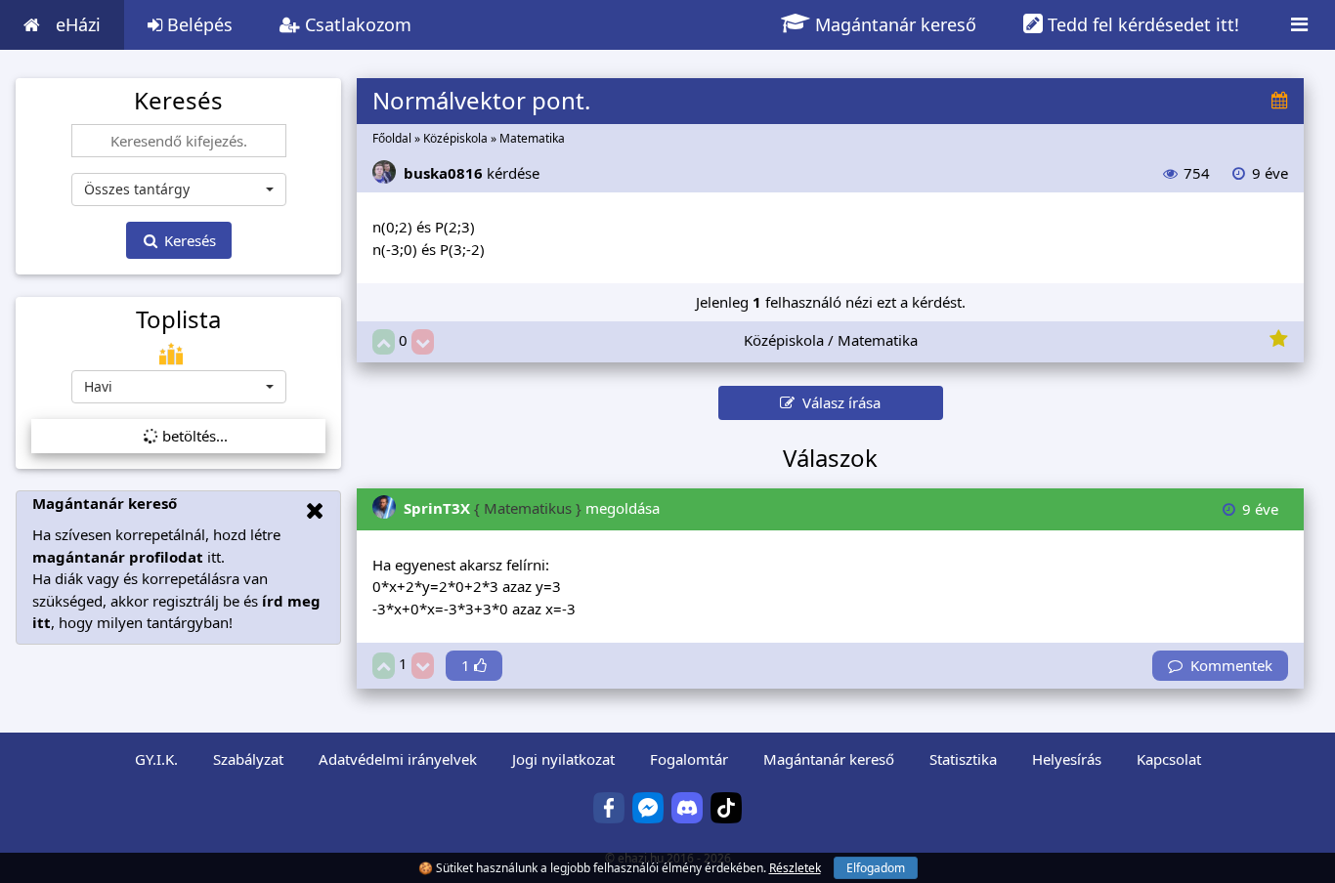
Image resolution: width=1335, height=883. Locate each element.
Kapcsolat (1169, 759)
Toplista (178, 319)
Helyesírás (1066, 759)
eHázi (78, 24)
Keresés (188, 240)
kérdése (471, 173)
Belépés (197, 24)
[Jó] (383, 342)
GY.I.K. (156, 759)
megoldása (532, 508)
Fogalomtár (689, 759)
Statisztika (963, 759)
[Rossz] (422, 342)
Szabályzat (248, 759)
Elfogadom (875, 868)
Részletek (795, 868)
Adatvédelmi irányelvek (398, 759)
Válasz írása (838, 402)
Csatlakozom (355, 24)
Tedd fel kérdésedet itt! (1141, 24)
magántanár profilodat (117, 557)
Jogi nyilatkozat (563, 759)
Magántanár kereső (893, 24)
